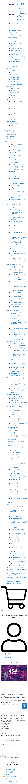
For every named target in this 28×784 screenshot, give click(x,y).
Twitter (14, 740)
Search (19, 0)
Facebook (3, 740)
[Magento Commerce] (10, 10)
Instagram (9, 740)
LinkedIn (18, 740)
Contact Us (7, 654)
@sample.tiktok (8, 657)
